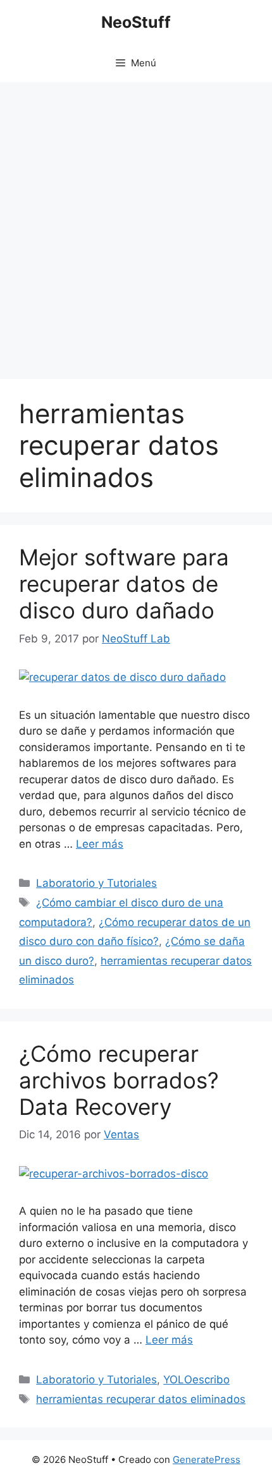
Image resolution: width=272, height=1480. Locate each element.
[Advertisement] (136, 224)
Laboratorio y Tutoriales (96, 883)
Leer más (99, 844)
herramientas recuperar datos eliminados (140, 1399)
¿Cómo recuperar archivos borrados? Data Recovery (119, 1080)
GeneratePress (206, 1459)
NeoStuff (136, 22)
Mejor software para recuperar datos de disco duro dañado (124, 583)
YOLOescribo (196, 1379)
